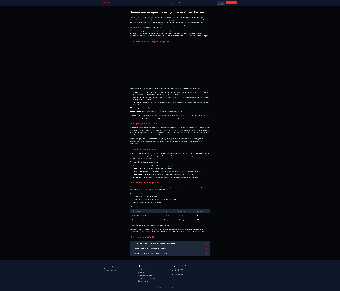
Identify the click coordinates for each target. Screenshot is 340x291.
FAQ (178, 3)
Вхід (221, 3)
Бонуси (172, 3)
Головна (152, 3)
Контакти (140, 272)
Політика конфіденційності (146, 278)
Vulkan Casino (135, 17)
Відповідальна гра (143, 281)
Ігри (166, 3)
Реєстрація (231, 3)
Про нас (160, 3)
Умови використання (144, 275)
